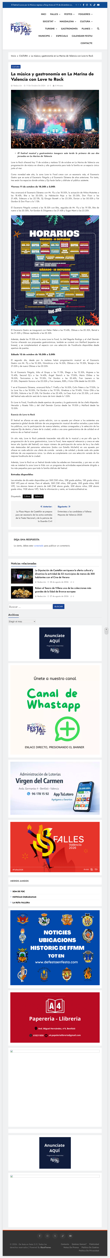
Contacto (65, 1244)
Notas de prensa (71, 1247)
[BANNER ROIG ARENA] (55, 1051)
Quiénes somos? (79, 1244)
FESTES (68, 14)
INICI (43, 14)
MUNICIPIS (44, 36)
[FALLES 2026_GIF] (55, 871)
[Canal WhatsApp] (55, 753)
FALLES (54, 14)
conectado (38, 545)
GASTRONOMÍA (69, 28)
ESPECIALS (62, 36)
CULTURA (85, 21)
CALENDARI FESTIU (82, 36)
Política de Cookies (90, 1247)
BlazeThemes (46, 1247)
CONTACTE (86, 43)
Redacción (17, 85)
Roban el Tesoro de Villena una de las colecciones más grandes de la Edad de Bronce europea (63, 589)
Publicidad (94, 1244)
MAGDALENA (67, 21)
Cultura (27, 496)
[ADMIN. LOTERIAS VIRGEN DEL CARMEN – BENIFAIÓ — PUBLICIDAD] (55, 814)
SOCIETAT (48, 21)
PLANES (86, 28)
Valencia (38, 496)
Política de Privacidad (89, 1250)
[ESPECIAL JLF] (55, 984)
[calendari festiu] (55, 1176)
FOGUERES (84, 14)
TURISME (50, 28)
